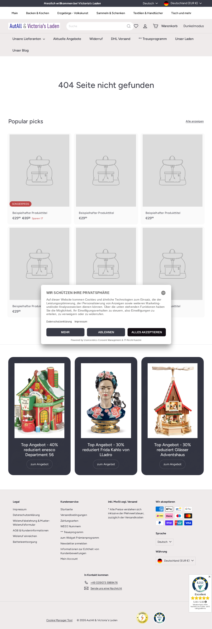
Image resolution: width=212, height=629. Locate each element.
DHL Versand (120, 39)
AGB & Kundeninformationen (30, 530)
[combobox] (100, 26)
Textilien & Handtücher (148, 13)
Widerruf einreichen (25, 536)
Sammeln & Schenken (110, 13)
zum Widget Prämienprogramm (79, 537)
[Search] (129, 26)
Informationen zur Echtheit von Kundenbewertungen (79, 551)
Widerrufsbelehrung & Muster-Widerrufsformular (31, 522)
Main (15, 13)
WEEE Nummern (70, 526)
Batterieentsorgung (25, 541)
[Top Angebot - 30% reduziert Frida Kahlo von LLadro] (106, 400)
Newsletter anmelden (73, 543)
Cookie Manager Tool (59, 620)
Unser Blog (20, 50)
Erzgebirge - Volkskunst (72, 13)
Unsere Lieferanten (27, 39)
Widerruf (96, 39)
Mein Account (69, 558)
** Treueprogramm (153, 39)
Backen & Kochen (37, 13)
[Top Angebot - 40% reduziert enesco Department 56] (39, 400)
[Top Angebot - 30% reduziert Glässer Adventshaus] (173, 400)
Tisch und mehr (181, 13)
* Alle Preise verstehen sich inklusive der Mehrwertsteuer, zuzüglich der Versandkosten (126, 513)
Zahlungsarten (69, 520)
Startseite (66, 509)
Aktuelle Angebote (67, 39)
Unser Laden (184, 39)
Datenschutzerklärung (26, 514)
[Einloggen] (145, 26)
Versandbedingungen (73, 514)
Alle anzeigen (195, 121)
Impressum (19, 509)
